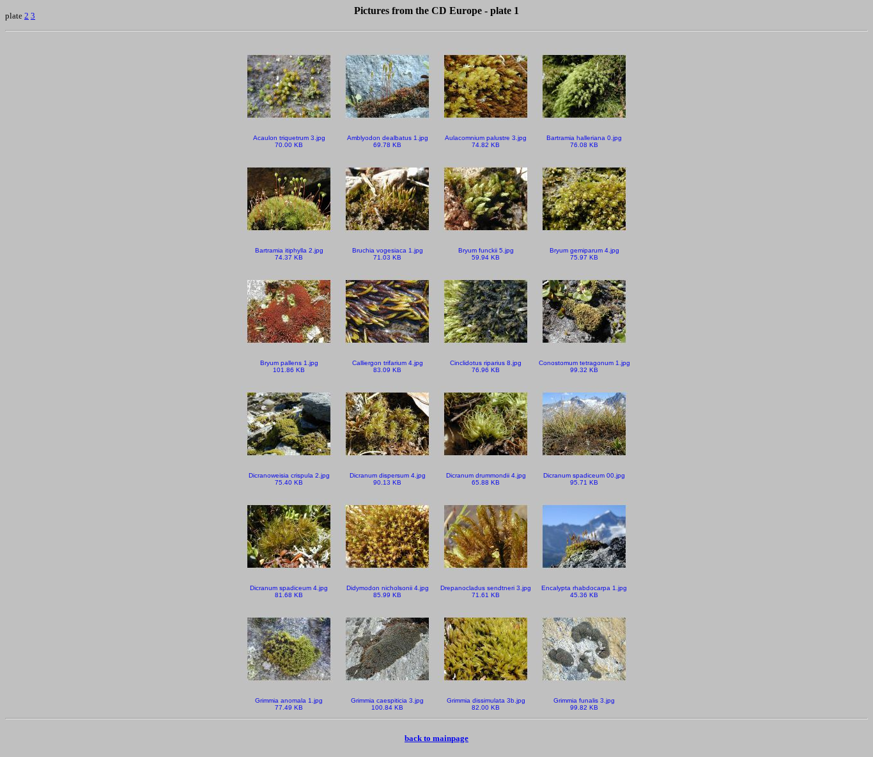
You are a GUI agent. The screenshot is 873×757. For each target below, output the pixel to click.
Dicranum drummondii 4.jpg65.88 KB (486, 479)
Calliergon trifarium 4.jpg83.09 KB (387, 366)
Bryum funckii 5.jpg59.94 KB (486, 254)
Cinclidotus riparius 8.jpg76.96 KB (485, 366)
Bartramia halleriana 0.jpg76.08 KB (584, 141)
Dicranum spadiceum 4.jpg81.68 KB (289, 591)
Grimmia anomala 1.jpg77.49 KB (289, 704)
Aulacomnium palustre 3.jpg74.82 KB (486, 141)
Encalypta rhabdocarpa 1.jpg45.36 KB (584, 591)
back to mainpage (436, 738)
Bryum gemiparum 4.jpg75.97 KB (584, 254)
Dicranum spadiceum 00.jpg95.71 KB (584, 479)
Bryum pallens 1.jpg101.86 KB (289, 366)
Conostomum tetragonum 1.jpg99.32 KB (584, 366)
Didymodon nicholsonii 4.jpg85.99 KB (387, 591)
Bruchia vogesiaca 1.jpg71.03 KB (387, 254)
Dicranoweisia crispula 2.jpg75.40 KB (289, 479)
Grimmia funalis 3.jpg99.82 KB (584, 704)
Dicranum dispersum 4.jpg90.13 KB (388, 479)
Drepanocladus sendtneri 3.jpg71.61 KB (485, 591)
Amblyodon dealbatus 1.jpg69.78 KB (387, 141)
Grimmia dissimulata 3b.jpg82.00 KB (486, 704)
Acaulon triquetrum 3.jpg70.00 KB (289, 141)
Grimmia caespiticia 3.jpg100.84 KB (387, 704)
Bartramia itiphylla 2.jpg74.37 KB (289, 254)
